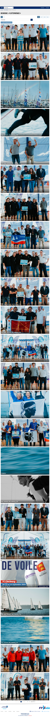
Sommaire (18, 711)
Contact (6, 711)
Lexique (14, 711)
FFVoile (43, 3)
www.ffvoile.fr (30, 715)
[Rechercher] (12, 7)
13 (27, 701)
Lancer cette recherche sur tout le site (7, 22)
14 (29, 701)
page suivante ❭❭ (33, 701)
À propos (2, 711)
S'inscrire (47, 7)
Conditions (9, 711)
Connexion (42, 7)
